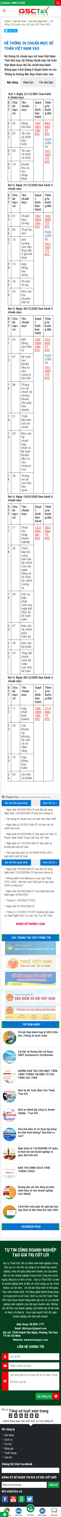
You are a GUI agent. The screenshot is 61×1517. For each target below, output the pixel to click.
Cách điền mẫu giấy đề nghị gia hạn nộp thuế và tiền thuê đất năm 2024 (38, 1208)
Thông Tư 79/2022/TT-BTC (21, 900)
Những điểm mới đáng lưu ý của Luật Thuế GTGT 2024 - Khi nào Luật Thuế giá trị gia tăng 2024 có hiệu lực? (29, 882)
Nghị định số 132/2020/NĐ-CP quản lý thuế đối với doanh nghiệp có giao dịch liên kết (38, 1152)
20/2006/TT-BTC (48, 533)
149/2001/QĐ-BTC (38, 128)
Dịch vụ (8, 1439)
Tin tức (8, 1444)
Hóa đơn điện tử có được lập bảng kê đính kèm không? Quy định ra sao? (37, 1132)
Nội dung (12, 82)
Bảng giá (8, 1448)
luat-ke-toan (26, 797)
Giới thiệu (9, 1435)
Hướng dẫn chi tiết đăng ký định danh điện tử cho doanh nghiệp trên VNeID (36, 1190)
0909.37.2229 (18, 3)
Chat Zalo (18, 1515)
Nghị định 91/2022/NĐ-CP (20, 906)
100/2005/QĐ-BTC (38, 714)
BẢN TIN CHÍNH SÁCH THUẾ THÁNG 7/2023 (34, 1169)
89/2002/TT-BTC (48, 128)
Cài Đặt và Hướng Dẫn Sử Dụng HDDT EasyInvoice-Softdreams (35, 1053)
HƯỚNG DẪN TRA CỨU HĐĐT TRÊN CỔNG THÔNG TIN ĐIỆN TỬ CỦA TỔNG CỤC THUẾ (37, 1074)
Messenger (42, 1515)
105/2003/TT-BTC (48, 221)
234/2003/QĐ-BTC (38, 345)
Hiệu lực (28, 82)
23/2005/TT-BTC (47, 345)
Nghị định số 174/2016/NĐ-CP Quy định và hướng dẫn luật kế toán (28, 845)
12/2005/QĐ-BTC (38, 533)
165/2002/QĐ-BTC (38, 221)
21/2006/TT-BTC (48, 714)
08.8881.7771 (36, 1324)
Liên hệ (8, 1457)
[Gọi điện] (30, 1509)
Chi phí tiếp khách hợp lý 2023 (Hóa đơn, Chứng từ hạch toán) (38, 1034)
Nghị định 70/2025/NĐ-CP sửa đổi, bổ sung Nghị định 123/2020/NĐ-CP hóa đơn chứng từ (28, 870)
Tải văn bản (46, 82)
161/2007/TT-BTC (48, 156)
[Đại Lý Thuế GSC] (34, 11)
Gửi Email (54, 1515)
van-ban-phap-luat (41, 797)
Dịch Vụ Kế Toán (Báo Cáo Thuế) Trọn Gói (36, 1092)
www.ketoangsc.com (36, 1339)
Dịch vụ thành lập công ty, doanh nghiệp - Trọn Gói (36, 1111)
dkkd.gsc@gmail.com (34, 1328)
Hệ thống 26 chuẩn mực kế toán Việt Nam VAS (31, 819)
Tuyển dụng (10, 1453)
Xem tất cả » (50, 803)
